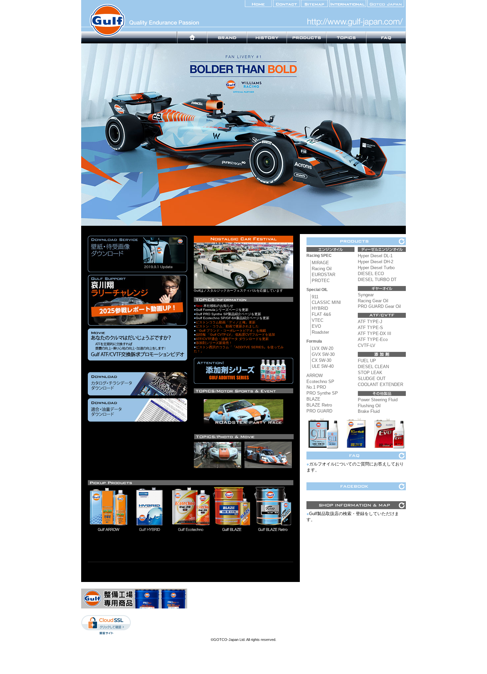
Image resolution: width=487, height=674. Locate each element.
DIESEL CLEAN (373, 366)
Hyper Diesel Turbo (376, 267)
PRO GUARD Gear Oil (379, 306)
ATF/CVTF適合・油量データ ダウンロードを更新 (232, 339)
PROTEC (321, 280)
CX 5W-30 (321, 360)
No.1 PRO (316, 387)
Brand (227, 37)
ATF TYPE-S (370, 327)
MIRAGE (320, 262)
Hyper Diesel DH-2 (375, 261)
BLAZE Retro (319, 405)
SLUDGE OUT (372, 378)
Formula (314, 341)
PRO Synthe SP (322, 393)
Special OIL (317, 289)
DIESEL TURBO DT (377, 279)
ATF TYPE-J (370, 321)
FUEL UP (367, 360)
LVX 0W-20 (322, 348)
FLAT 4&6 (321, 314)
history (267, 37)
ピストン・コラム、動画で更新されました (227, 326)
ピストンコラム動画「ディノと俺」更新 (225, 322)
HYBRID (320, 308)
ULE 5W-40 (323, 366)
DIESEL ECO (371, 273)
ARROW (314, 375)
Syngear (366, 294)
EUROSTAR (323, 274)
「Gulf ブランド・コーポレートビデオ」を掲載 (231, 330)
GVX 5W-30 (323, 354)
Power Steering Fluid (378, 399)
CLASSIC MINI (326, 302)
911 (315, 296)
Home (192, 37)
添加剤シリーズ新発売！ (214, 343)
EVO (316, 326)
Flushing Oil (369, 405)
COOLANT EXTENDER (380, 384)
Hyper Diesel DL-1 (375, 255)
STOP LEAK (370, 372)
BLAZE (313, 399)
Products (306, 37)
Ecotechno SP (320, 381)
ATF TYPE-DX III (374, 333)
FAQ (386, 37)
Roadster (320, 332)
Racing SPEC (319, 255)
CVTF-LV (366, 345)
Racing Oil (322, 268)
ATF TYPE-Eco (373, 339)
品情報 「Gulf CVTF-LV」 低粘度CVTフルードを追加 (235, 334)
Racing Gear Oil (373, 300)
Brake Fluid (369, 411)
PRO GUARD (319, 411)
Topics (346, 37)
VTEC (317, 320)
